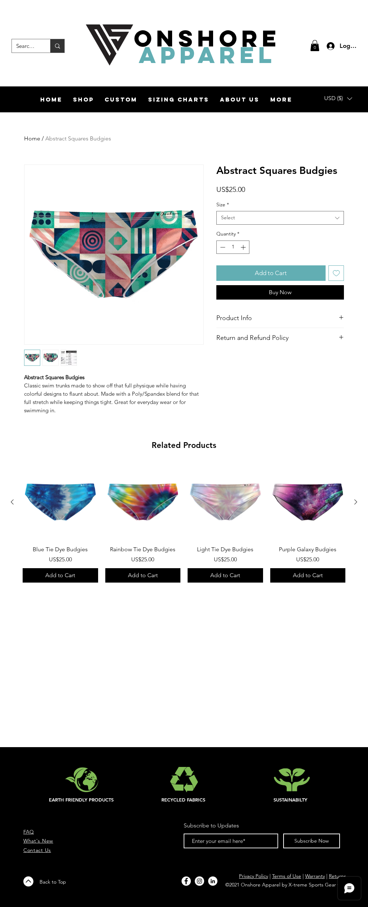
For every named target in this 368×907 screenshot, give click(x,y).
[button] (314, 45)
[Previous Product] (12, 502)
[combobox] (280, 218)
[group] (184, 523)
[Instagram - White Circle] (199, 881)
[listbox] (338, 98)
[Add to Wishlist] (336, 273)
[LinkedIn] (212, 881)
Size (222, 204)
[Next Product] (355, 502)
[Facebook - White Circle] (186, 881)
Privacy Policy (253, 876)
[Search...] (57, 46)
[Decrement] (221, 247)
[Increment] (243, 247)
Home (32, 138)
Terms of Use (286, 876)
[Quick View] (60, 502)
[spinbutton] (232, 247)
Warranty (315, 876)
